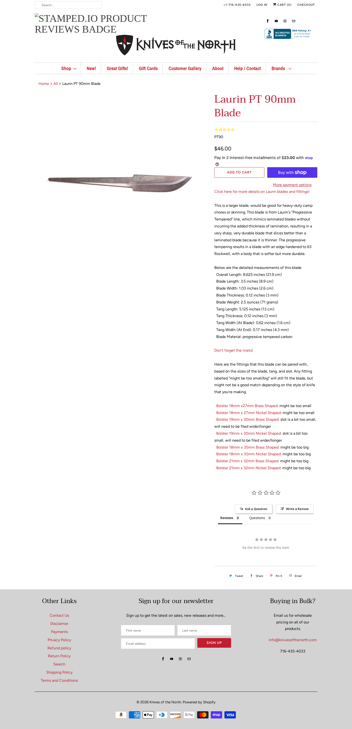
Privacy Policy (59, 640)
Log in (261, 4)
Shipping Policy (59, 672)
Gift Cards (148, 68)
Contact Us (59, 615)
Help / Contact (247, 68)
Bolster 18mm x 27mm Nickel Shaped (248, 412)
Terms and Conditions (59, 680)
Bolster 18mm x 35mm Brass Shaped (247, 447)
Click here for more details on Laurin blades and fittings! (262, 191)
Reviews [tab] (226, 518)
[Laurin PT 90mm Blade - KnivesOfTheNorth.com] (122, 179)
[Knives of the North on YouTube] (276, 21)
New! (91, 68)
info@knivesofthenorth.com (293, 640)
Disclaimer (59, 623)
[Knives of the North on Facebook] (268, 21)
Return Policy (59, 656)
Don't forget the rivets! (233, 350)
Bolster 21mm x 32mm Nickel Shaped (248, 468)
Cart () (283, 4)
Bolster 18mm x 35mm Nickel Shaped (248, 454)
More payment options (292, 185)
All (55, 83)
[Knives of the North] (176, 46)
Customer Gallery (185, 68)
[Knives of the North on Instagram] (285, 21)
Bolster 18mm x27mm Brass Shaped (247, 405)
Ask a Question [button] (256, 509)
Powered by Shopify (199, 702)
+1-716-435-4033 (237, 4)
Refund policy (59, 648)
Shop (66, 68)
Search (59, 664)
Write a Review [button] (297, 509)
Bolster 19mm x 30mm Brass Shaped (247, 419)
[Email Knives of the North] (293, 21)
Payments (59, 631)
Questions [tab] (257, 518)
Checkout (306, 4)
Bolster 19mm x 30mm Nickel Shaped (248, 433)
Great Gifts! (117, 68)
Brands (279, 68)
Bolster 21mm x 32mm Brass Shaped (247, 461)
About (217, 68)
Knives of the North (165, 702)
